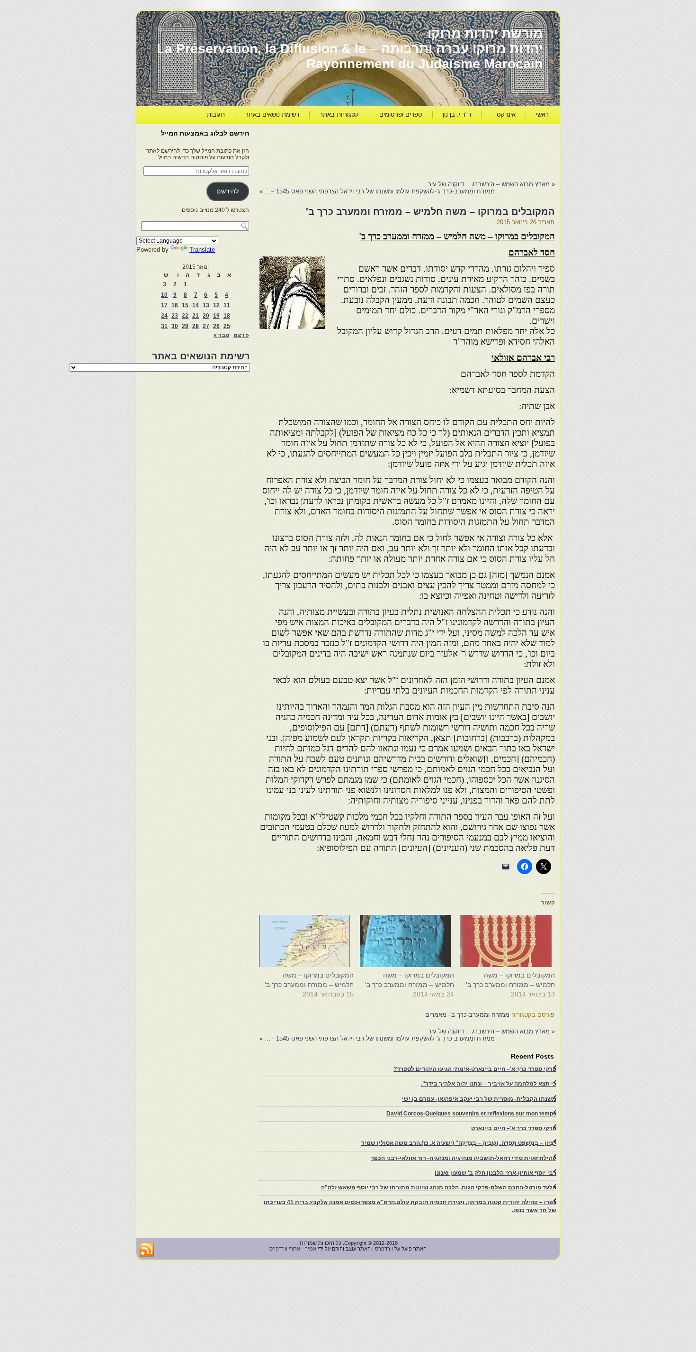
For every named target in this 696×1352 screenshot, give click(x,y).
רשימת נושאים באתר (272, 114)
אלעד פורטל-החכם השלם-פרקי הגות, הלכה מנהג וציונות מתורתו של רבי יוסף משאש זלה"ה (438, 1187)
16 (174, 305)
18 (226, 315)
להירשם (227, 191)
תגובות (216, 114)
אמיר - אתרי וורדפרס (292, 1249)
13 (206, 305)
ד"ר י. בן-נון (457, 114)
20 (206, 315)
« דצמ (241, 335)
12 (216, 305)
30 (174, 326)
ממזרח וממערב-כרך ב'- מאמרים (467, 1014)
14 (195, 305)
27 (206, 326)
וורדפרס (384, 1249)
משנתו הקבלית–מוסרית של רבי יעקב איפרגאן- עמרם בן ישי (479, 1099)
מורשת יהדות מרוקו (485, 33)
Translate (202, 249)
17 (164, 305)
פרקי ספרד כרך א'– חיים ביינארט (513, 1128)
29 (185, 326)
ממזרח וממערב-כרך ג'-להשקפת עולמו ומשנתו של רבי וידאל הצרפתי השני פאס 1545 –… (380, 191)
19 (216, 315)
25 (226, 326)
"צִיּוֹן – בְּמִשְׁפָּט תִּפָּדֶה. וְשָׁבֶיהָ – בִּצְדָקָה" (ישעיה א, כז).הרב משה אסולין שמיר (458, 1143)
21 (195, 315)
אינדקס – (503, 114)
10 (164, 295)
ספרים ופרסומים (400, 114)
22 (185, 315)
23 (174, 315)
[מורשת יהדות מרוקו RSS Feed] (146, 1249)
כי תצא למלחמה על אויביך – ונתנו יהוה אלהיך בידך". (488, 1083)
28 (195, 326)
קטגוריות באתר (339, 114)
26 (216, 326)
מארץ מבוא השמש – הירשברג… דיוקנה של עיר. (488, 184)
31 (164, 326)
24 (164, 315)
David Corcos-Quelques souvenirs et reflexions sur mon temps (471, 1113)
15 (185, 305)
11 (226, 305)
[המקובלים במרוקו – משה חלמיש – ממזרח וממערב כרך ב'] (509, 941)
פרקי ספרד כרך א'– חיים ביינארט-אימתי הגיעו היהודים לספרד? (474, 1069)
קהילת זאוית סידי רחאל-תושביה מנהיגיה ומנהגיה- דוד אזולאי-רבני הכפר (463, 1158)
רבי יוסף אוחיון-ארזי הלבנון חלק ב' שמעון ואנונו (495, 1172)
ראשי (542, 114)
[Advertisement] (382, 149)
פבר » (221, 335)
